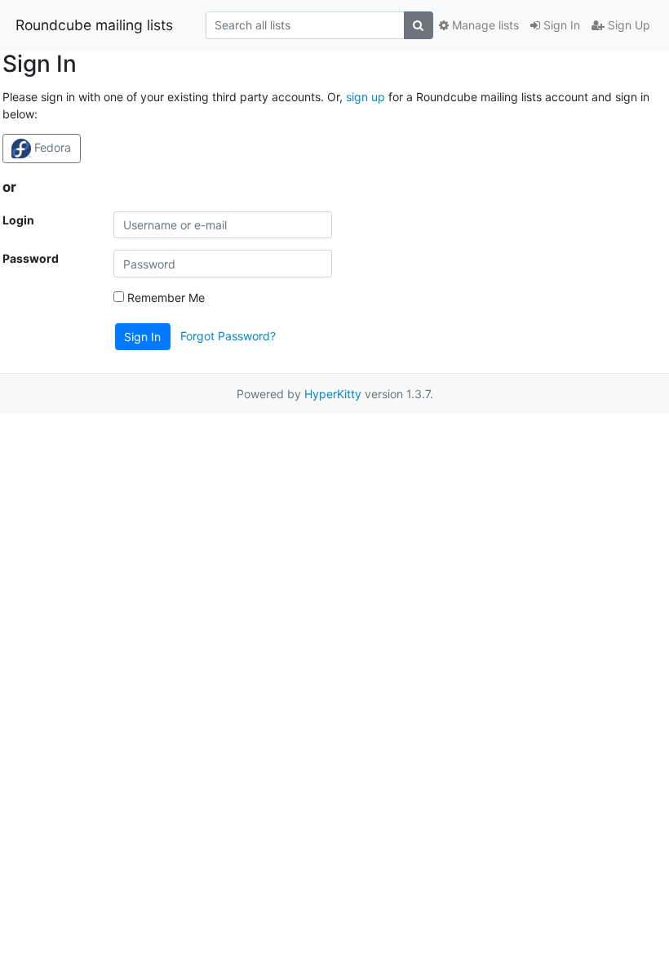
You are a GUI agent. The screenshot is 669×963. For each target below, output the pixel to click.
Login (18, 220)
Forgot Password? (228, 336)
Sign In (560, 25)
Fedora (51, 147)
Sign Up (627, 25)
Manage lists (484, 25)
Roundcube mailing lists (94, 24)
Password (30, 258)
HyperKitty (332, 394)
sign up (365, 97)
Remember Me (164, 297)
